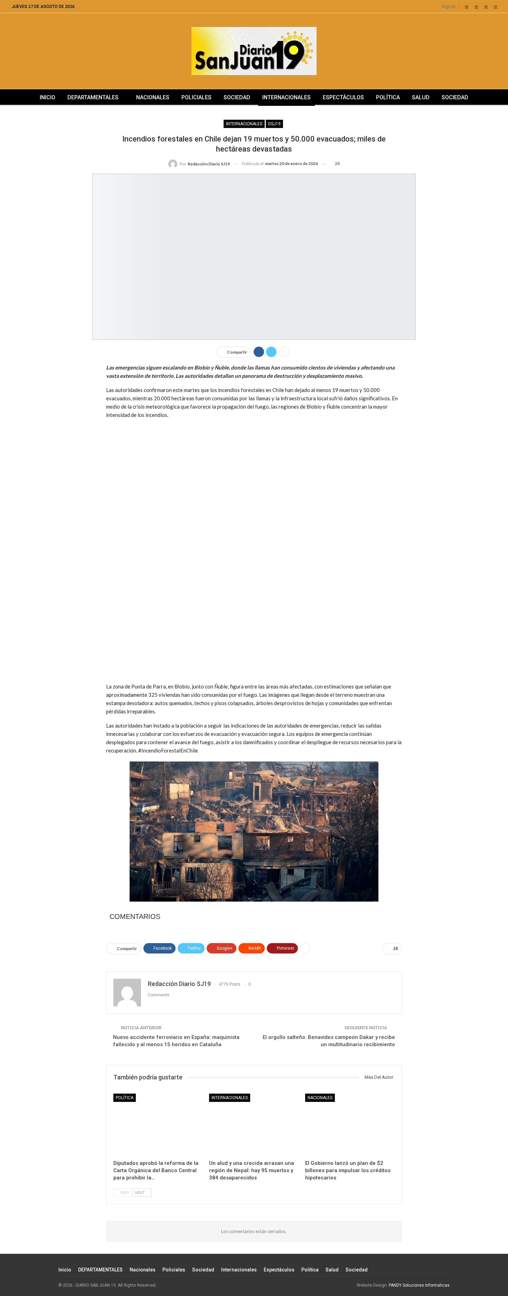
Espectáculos (343, 97)
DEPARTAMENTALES (93, 97)
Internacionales (286, 97)
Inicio (47, 97)
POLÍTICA (124, 1097)
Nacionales (152, 97)
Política (388, 97)
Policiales (196, 97)
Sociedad (237, 97)
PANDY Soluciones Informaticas (419, 1285)
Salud (421, 97)
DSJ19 (274, 123)
